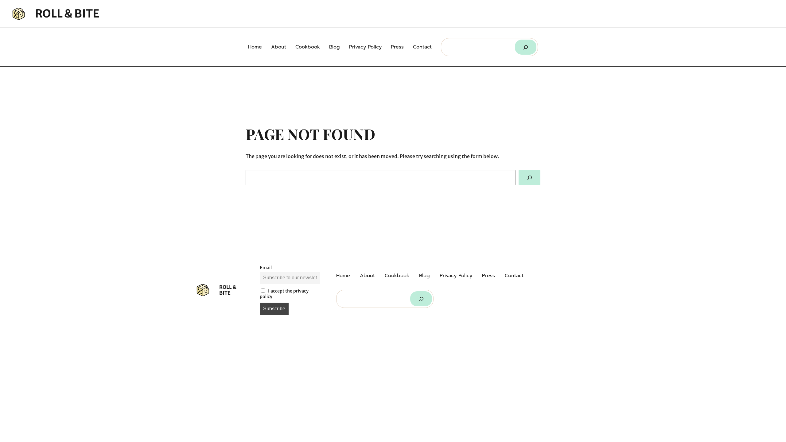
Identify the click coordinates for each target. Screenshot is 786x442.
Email (266, 267)
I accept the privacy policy (284, 293)
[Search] (526, 47)
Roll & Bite (67, 14)
